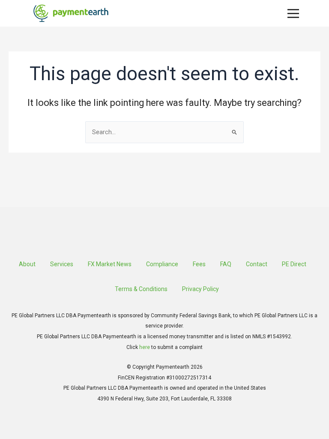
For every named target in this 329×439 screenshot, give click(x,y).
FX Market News (110, 264)
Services (61, 264)
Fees (199, 264)
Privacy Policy (200, 289)
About (27, 264)
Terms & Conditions (141, 289)
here (144, 347)
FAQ (225, 264)
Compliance (162, 264)
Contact (256, 264)
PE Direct (294, 264)
